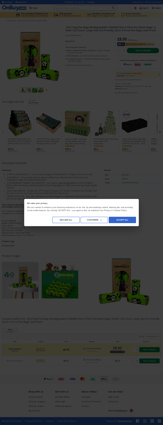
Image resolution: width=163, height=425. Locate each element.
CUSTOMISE (92, 220)
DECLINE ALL (66, 220)
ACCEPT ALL (122, 220)
